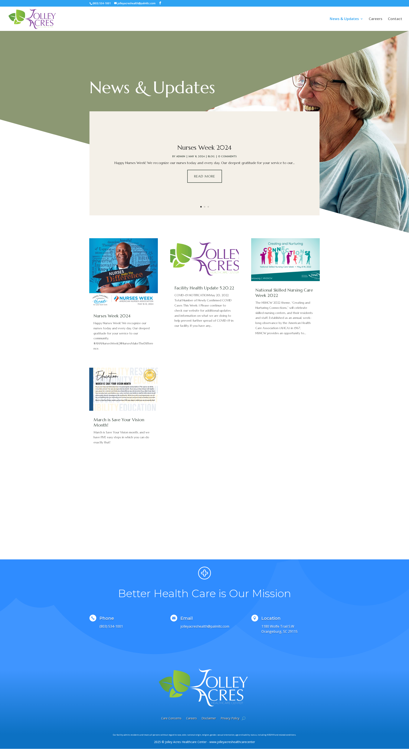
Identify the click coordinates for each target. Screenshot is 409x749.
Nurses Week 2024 (204, 147)
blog (211, 156)
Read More (204, 176)
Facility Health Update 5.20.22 (204, 288)
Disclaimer (209, 718)
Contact (395, 19)
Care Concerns (171, 718)
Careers (375, 19)
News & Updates (344, 19)
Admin (180, 156)
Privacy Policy (230, 718)
